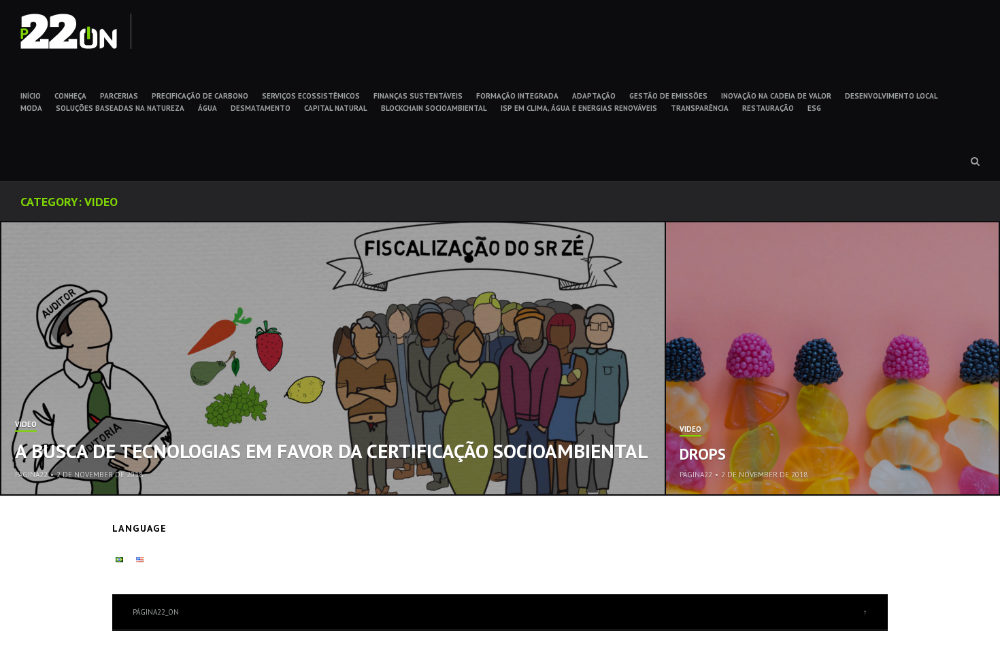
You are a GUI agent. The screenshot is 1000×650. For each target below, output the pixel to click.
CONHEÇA (70, 96)
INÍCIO (30, 96)
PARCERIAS (119, 96)
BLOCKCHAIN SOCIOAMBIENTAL (434, 108)
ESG (814, 108)
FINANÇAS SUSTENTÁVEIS (418, 96)
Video (26, 425)
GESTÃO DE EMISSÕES (668, 96)
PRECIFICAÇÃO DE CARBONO (200, 96)
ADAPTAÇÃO (594, 96)
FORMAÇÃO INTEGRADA (517, 96)
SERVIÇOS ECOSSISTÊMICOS (311, 96)
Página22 (31, 474)
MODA (31, 108)
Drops (703, 454)
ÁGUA (207, 108)
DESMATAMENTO (260, 108)
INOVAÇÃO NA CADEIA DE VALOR (776, 96)
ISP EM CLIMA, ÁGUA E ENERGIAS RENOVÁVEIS (579, 108)
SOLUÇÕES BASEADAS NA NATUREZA (120, 108)
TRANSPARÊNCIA (700, 108)
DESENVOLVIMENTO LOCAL (891, 96)
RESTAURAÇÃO (768, 108)
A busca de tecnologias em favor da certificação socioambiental (331, 451)
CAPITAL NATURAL (335, 108)
